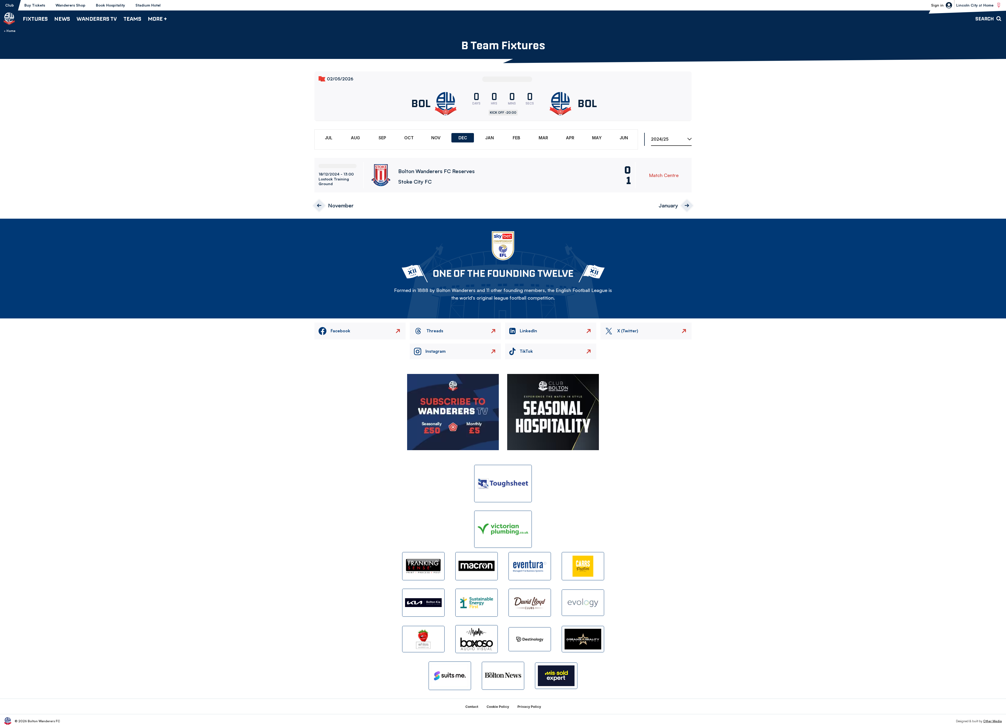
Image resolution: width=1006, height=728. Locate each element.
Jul (328, 137)
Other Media (992, 721)
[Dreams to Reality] (583, 639)
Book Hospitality (110, 5)
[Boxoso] (476, 639)
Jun (624, 137)
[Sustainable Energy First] (476, 603)
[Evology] (583, 602)
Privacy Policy (529, 707)
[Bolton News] (503, 676)
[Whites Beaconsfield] (423, 639)
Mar (543, 137)
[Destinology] (530, 639)
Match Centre (664, 175)
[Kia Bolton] (423, 603)
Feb (516, 137)
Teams (132, 18)
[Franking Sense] (423, 566)
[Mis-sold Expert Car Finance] (556, 676)
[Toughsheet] (503, 483)
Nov (436, 137)
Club (9, 5)
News (62, 18)
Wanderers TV (96, 18)
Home (11, 31)
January (668, 205)
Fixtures (35, 18)
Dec (462, 137)
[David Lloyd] (530, 603)
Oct (409, 137)
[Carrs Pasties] (583, 566)
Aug (355, 137)
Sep (382, 137)
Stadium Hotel (148, 5)
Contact (471, 707)
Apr (570, 137)
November (341, 205)
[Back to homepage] (9, 18)
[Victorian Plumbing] (503, 529)
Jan (489, 137)
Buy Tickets (34, 5)
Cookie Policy (497, 707)
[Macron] (476, 566)
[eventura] (530, 566)
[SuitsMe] (450, 675)
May (597, 137)
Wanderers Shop (70, 5)
